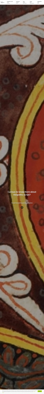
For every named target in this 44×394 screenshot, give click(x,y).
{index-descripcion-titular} (22, 207)
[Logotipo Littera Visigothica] (2, 2)
